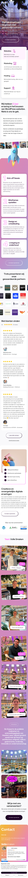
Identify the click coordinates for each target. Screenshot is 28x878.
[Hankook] (24, 309)
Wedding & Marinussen (8, 387)
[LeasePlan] (16, 309)
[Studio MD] (3, 293)
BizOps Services (7, 354)
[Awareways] (24, 285)
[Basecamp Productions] (3, 301)
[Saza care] (9, 285)
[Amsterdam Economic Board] (18, 293)
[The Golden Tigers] (10, 293)
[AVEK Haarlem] (18, 301)
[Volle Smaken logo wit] (8, 1)
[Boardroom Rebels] (16, 285)
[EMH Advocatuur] (10, 301)
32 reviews (15, 324)
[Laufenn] (9, 309)
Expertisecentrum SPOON (9, 427)
